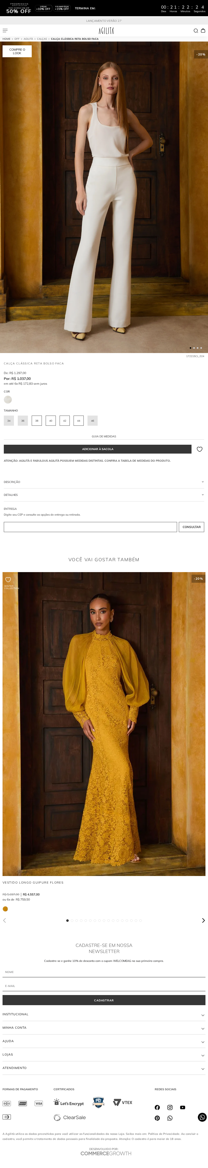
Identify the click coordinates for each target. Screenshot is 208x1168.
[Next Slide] (203, 920)
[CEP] (104, 520)
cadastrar (104, 1000)
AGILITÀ (28, 39)
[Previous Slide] (5, 920)
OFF (17, 39)
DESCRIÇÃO (12, 482)
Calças (42, 39)
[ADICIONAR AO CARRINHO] (98, 449)
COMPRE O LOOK (17, 51)
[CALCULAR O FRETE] (191, 527)
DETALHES (11, 495)
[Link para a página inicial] (8, 39)
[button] (9, 421)
